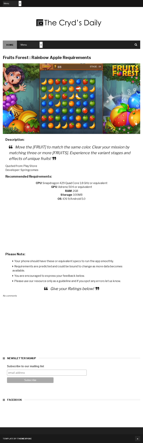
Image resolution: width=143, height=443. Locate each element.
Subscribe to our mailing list (25, 366)
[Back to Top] (137, 438)
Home (9, 45)
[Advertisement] (72, 225)
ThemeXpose (24, 438)
